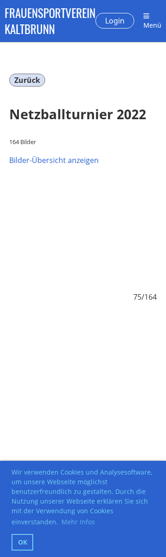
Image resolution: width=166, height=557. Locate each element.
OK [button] (22, 542)
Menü (152, 25)
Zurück (27, 80)
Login (115, 21)
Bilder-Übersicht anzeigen (54, 160)
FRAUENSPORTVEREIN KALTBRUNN (50, 21)
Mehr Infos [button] (78, 521)
